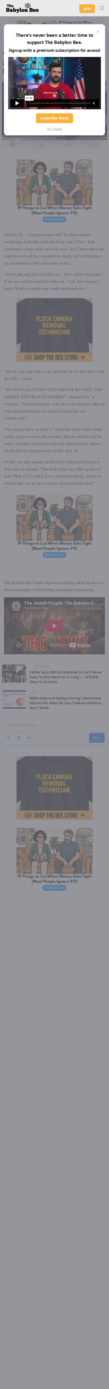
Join (87, 8)
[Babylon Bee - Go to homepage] (22, 8)
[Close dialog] (98, 31)
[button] (102, 8)
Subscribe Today (54, 118)
